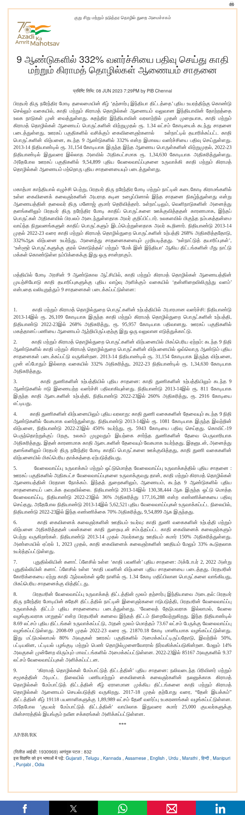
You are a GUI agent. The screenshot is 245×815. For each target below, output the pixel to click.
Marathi (190, 758)
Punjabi (24, 764)
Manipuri (221, 758)
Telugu (92, 758)
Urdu (174, 758)
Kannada (112, 758)
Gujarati (74, 758)
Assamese (136, 758)
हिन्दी (205, 758)
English (158, 758)
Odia (39, 764)
